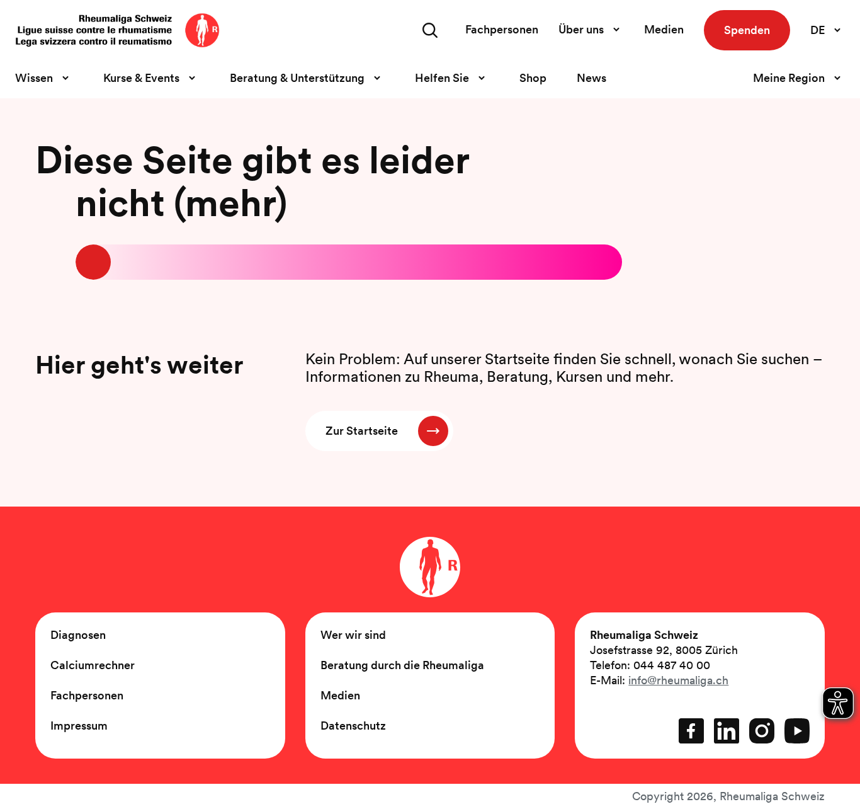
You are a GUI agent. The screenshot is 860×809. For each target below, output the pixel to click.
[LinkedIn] (726, 730)
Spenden (747, 30)
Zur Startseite (361, 430)
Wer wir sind (353, 634)
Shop (532, 77)
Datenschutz (353, 725)
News (591, 77)
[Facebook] (691, 730)
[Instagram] (761, 730)
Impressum (79, 725)
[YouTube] (797, 730)
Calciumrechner (92, 665)
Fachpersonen (501, 29)
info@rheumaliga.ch (678, 680)
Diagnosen (78, 634)
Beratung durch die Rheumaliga (402, 665)
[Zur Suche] (430, 30)
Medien (664, 29)
